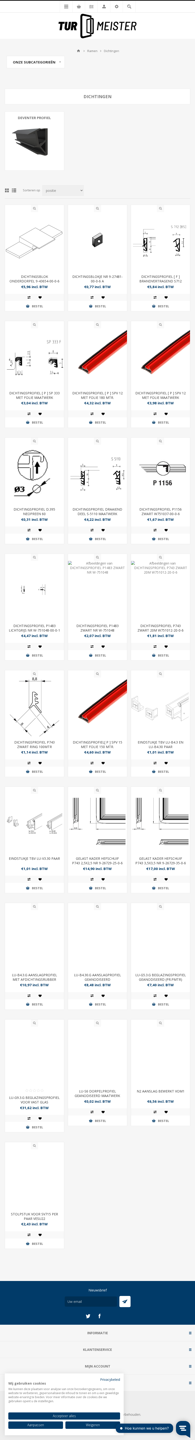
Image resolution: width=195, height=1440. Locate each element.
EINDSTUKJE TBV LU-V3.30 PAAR (34, 858)
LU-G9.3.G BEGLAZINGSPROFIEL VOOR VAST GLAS (34, 1099)
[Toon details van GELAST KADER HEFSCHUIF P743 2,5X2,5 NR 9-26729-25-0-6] (97, 823)
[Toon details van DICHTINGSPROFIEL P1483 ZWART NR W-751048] (97, 590)
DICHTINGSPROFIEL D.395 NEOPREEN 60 (34, 511)
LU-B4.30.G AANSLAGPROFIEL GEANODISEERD (97, 977)
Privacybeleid (110, 1379)
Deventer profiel (34, 117)
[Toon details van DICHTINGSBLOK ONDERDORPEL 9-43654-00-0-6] (34, 241)
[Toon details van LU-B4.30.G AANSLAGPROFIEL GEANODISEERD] (97, 939)
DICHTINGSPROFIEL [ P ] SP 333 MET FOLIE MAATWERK (34, 395)
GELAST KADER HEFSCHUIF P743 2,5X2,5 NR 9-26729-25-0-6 (97, 860)
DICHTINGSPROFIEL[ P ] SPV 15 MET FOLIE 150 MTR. (97, 744)
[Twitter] (88, 1316)
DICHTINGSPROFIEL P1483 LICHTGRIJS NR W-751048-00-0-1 (34, 628)
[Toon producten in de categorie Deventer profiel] (34, 141)
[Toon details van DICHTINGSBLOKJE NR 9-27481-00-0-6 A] (97, 241)
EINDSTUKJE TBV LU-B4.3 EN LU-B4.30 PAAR (160, 744)
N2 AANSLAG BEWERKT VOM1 (161, 1091)
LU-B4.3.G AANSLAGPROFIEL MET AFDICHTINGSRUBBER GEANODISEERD (34, 979)
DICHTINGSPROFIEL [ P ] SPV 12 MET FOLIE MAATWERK (160, 395)
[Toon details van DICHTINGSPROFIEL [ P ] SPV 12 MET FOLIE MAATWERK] (160, 357)
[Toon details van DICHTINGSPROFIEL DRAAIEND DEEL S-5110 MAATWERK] (97, 474)
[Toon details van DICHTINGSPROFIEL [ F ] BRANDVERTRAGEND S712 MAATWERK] (160, 241)
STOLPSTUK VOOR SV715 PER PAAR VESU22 (34, 1216)
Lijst (14, 190)
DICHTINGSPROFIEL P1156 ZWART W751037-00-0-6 (160, 511)
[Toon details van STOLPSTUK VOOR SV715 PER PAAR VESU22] (34, 1178)
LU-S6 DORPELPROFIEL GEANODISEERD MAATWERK (97, 1093)
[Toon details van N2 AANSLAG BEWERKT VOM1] (160, 1056)
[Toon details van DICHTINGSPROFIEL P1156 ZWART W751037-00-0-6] (160, 474)
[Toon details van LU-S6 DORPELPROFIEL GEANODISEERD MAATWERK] (97, 1056)
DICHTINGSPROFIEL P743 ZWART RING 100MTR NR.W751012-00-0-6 (34, 747)
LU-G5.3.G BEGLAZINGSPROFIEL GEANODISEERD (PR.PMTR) (160, 977)
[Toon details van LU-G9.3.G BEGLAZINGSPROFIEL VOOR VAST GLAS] (34, 1056)
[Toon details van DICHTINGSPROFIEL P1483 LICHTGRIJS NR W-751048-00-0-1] (34, 590)
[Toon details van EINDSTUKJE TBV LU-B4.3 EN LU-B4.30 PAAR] (160, 706)
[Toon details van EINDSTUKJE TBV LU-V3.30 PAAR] (34, 823)
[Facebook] (99, 1316)
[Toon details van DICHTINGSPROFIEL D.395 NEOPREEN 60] (34, 474)
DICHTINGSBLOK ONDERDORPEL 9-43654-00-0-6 (34, 278)
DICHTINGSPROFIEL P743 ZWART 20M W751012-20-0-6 (160, 628)
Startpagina (78, 51)
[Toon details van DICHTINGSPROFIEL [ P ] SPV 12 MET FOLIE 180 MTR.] (97, 357)
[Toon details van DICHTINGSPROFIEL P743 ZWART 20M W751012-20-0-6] (160, 590)
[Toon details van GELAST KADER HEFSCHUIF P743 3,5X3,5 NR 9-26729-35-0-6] (160, 823)
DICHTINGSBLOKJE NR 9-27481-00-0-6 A (97, 278)
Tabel (7, 190)
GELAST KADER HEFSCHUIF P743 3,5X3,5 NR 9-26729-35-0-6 (160, 860)
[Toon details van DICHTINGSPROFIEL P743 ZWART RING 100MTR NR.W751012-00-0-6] (34, 706)
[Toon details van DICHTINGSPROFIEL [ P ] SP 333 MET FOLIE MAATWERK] (34, 357)
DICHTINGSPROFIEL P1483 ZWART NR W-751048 (97, 628)
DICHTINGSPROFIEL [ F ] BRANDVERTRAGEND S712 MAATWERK (160, 281)
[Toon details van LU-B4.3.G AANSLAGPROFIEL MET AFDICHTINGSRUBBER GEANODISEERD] (34, 939)
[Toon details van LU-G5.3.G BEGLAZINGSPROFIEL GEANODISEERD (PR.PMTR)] (160, 939)
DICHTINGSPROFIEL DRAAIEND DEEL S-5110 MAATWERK (97, 511)
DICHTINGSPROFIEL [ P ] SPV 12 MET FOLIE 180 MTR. (97, 395)
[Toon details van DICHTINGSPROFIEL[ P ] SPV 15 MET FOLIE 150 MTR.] (97, 706)
